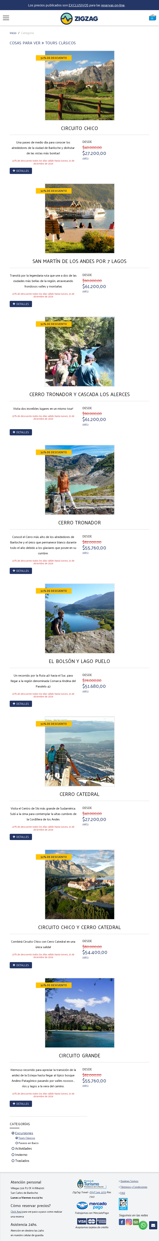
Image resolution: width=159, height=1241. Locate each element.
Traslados (22, 1160)
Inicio (13, 33)
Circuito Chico (79, 128)
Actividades (23, 1148)
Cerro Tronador (79, 522)
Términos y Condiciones (133, 1186)
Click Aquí (16, 1211)
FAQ (122, 1192)
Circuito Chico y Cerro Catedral (79, 927)
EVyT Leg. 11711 (98, 1192)
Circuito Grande (79, 1055)
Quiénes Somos (129, 1181)
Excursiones (24, 1133)
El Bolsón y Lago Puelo (79, 661)
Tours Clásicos (26, 1137)
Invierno (21, 1154)
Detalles (22, 170)
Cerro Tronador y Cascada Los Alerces (79, 394)
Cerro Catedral (79, 793)
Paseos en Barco (28, 1142)
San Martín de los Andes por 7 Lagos (79, 261)
